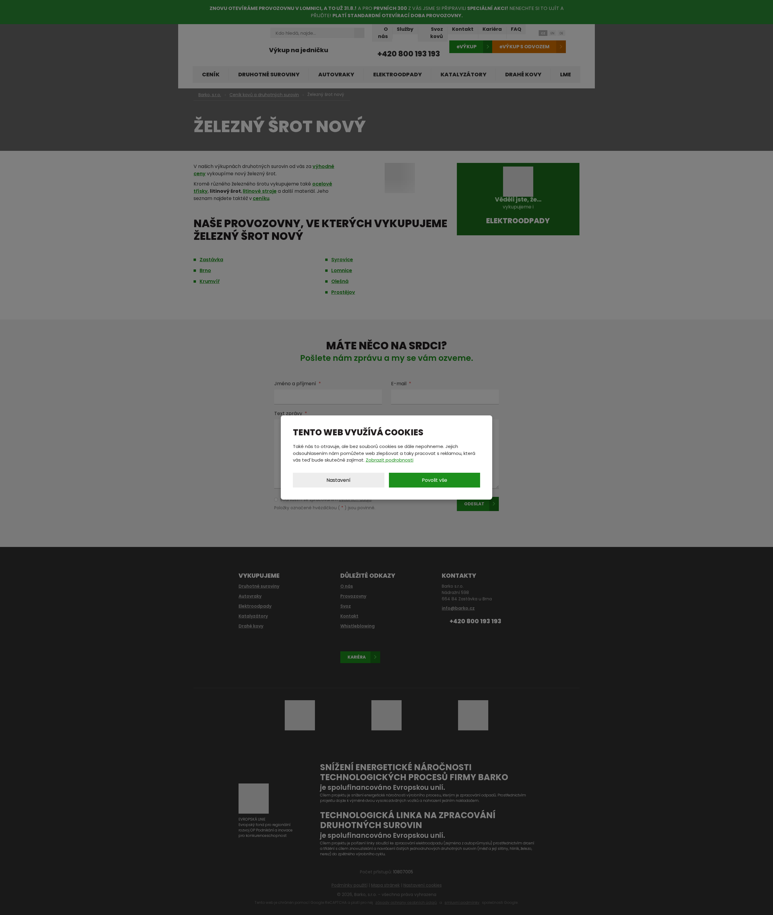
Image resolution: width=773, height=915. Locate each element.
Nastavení (338, 480)
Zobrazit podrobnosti (389, 460)
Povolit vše (434, 480)
